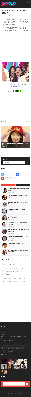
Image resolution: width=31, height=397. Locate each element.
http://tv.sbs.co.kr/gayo (15, 86)
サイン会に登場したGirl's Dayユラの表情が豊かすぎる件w (18, 250)
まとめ (23, 348)
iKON (27, 284)
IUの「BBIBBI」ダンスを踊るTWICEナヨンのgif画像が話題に (15, 143)
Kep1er (18, 268)
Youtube (18, 348)
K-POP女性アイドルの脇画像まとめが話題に (18, 195)
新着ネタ (22, 184)
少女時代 (22, 265)
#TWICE (12, 348)
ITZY (12, 275)
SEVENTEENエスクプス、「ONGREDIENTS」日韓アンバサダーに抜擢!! (18, 223)
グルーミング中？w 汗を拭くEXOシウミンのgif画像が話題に (18, 230)
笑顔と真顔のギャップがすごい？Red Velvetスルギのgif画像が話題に (18, 216)
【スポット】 (23, 275)
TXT (23, 268)
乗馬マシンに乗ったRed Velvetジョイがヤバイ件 (18, 203)
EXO (17, 271)
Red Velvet (10, 271)
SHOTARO (19, 284)
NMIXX (21, 271)
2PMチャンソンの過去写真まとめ (15, 243)
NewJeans (17, 275)
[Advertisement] (15, 47)
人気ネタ (8, 184)
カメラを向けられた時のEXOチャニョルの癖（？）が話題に (18, 237)
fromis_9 (14, 278)
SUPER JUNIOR (11, 284)
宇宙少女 (3, 281)
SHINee (16, 281)
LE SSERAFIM (6, 278)
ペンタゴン (4, 284)
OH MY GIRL (9, 281)
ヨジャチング (22, 281)
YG (23, 284)
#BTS (8, 348)
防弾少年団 (11, 265)
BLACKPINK (5, 275)
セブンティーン (5, 268)
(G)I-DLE (3, 271)
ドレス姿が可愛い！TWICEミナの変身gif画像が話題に (18, 189)
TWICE (4, 265)
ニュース (3, 351)
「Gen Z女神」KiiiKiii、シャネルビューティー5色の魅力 (18, 209)
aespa (12, 268)
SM (24, 278)
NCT (27, 265)
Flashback (10, 351)
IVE (18, 265)
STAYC (27, 268)
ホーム (3, 348)
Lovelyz (19, 278)
